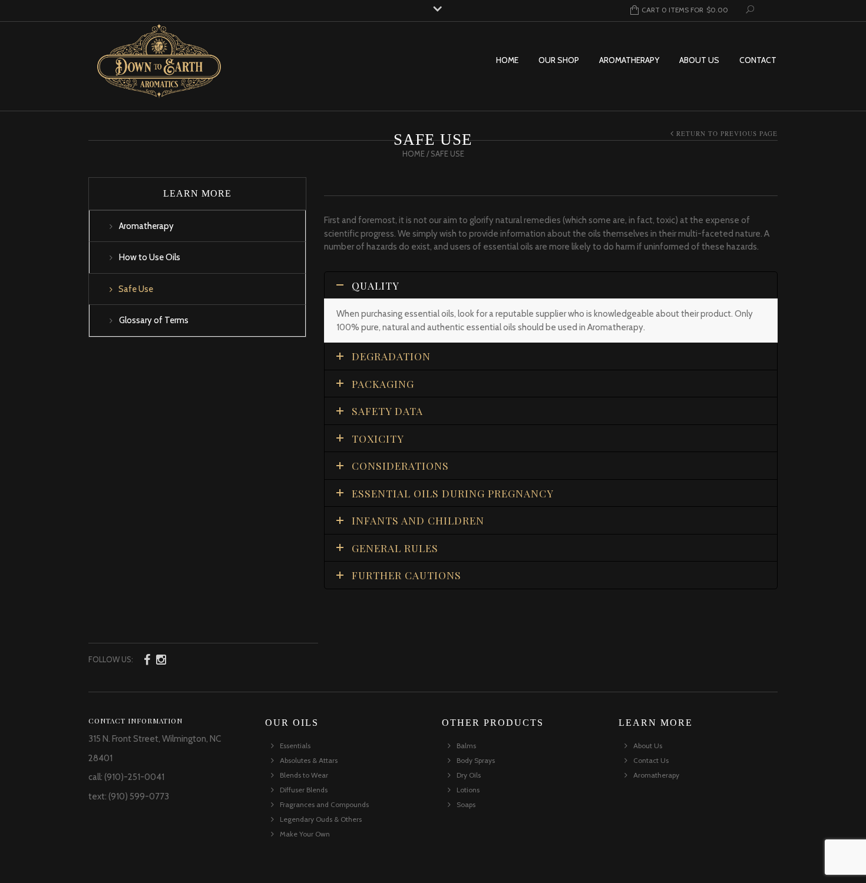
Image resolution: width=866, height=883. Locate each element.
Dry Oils (469, 775)
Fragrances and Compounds (324, 804)
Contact (757, 60)
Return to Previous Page (727, 133)
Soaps (466, 804)
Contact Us (651, 760)
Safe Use (135, 289)
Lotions (468, 789)
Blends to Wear (304, 775)
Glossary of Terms (154, 320)
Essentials (295, 745)
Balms (466, 745)
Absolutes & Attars (309, 760)
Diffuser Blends (304, 789)
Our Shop (558, 60)
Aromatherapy (629, 60)
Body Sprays (476, 760)
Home (507, 60)
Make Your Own (305, 833)
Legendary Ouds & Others (321, 819)
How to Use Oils (149, 257)
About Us (699, 60)
